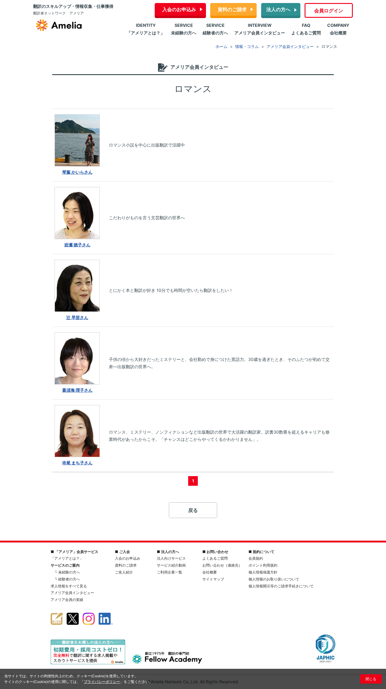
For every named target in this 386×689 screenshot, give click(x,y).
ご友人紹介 (124, 572)
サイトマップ (213, 579)
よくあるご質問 (215, 558)
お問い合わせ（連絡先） (222, 565)
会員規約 (255, 558)
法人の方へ (278, 9)
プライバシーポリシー (102, 681)
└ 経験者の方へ (67, 579)
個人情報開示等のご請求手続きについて (281, 586)
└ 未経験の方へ (67, 572)
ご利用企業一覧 (169, 572)
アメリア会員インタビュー (72, 592)
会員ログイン (328, 11)
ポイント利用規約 (262, 565)
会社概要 (209, 572)
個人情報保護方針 (262, 572)
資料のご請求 (232, 9)
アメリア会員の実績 (67, 599)
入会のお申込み (179, 9)
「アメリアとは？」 (67, 558)
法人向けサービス (171, 558)
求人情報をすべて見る (69, 586)
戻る (193, 510)
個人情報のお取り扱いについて (273, 579)
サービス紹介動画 (171, 565)
